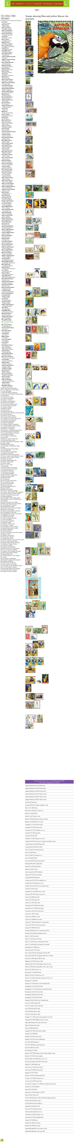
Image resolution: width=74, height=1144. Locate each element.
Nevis (26, 1003)
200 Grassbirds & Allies (9, 502)
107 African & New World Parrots (10, 20)
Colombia (27, 830)
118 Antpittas (6, 399)
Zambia (26, 1123)
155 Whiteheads (6, 453)
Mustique (27, 1000)
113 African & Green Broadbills (11, 394)
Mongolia (27, 980)
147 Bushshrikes (7, 440)
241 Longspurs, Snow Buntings (10, 551)
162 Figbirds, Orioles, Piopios (9, 457)
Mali (26, 966)
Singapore (27, 1072)
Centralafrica (28, 824)
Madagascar (28, 961)
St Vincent (27, 1078)
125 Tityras (5, 410)
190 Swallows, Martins (9, 490)
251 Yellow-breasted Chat (8, 564)
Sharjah (27, 1064)
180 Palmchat (5, 477)
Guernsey (27, 894)
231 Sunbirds (6, 538)
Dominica (27, 863)
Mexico (27, 969)
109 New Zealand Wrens (9, 389)
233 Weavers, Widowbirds (8, 541)
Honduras (27, 933)
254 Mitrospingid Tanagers (10, 568)
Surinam (27, 1086)
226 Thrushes (5, 531)
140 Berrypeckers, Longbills (11, 430)
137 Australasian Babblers (10, 425)
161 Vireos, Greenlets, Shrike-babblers (11, 456)
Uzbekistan (27, 1111)
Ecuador (27, 866)
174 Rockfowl (6, 470)
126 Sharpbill (6, 411)
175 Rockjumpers (7, 472)
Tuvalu (26, 1098)
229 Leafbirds (7, 535)
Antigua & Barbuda (29, 785)
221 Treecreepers (6, 525)
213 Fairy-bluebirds (7, 516)
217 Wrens (6, 519)
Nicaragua (27, 1017)
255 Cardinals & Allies (8, 570)
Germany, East (28, 880)
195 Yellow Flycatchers (9, 495)
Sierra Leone (28, 1067)
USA (26, 1103)
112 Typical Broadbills (8, 392)
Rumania (27, 1053)
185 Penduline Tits (7, 483)
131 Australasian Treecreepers (10, 418)
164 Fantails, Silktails (8, 460)
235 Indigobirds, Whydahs (8, 544)
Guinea (26, 897)
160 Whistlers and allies (9, 454)
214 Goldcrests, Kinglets (8, 518)
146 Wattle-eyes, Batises (9, 438)
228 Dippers (5, 534)
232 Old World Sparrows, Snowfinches (12, 539)
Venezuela (27, 1114)
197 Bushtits (6, 496)
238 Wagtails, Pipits (7, 547)
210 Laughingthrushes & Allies (11, 513)
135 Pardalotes (6, 423)
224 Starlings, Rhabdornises (9, 528)
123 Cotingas (6, 407)
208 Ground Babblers (8, 512)
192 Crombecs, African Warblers (11, 492)
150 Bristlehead (7, 444)
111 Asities (5, 391)
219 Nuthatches (5, 522)
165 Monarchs (6, 462)
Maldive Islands (28, 964)
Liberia (26, 958)
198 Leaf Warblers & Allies (10, 498)
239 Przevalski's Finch (9, 548)
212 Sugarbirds (7, 515)
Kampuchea (27, 947)
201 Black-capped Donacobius (10, 503)
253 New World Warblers (8, 567)
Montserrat (27, 983)
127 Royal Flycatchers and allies (12, 412)
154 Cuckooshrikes (8, 451)
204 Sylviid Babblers (7, 506)
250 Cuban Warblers (8, 562)
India (26, 936)
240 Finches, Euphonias (8, 549)
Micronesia (27, 972)
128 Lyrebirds (6, 414)
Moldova (27, 975)
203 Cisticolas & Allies (8, 505)
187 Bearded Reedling (8, 486)
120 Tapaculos (7, 402)
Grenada (27, 883)
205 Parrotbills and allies (10, 508)
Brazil (26, 813)
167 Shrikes (5, 463)
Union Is (27, 1109)
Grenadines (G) (28, 891)
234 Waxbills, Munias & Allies (10, 542)
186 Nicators (6, 485)
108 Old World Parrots (8, 388)
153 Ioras (5, 450)
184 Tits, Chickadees (7, 482)
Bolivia (26, 808)
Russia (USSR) (28, 1058)
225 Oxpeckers (6, 529)
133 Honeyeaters (7, 421)
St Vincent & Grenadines (30, 1084)
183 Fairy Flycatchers (8, 480)
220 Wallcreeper (7, 524)
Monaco (27, 978)
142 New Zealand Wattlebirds (9, 433)
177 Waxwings (7, 473)
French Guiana (28, 872)
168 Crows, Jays (6, 464)
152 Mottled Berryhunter (9, 449)
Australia (27, 805)
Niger (26, 1022)
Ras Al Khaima (28, 1050)
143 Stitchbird (7, 434)
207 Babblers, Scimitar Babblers (10, 511)
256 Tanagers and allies (8, 571)
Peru (26, 1042)
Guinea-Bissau (28, 905)
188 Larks (5, 487)
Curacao (27, 861)
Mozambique (28, 986)
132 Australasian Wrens (8, 420)
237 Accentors (6, 545)
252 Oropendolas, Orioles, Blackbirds (11, 565)
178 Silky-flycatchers (8, 474)
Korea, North (28, 950)
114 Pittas (4, 395)
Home (13, 3)
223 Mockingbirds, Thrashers (9, 526)
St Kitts (27, 1075)
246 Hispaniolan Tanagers (10, 560)
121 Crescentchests (8, 404)
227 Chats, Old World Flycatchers (11, 532)
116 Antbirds (7, 398)
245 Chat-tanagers (8, 558)
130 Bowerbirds (8, 417)
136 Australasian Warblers (9, 424)
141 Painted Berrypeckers (9, 431)
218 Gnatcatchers (7, 521)
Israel (26, 941)
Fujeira (26, 874)
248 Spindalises (6, 561)
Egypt (26, 869)
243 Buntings (6, 554)
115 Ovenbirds (6, 397)
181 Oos (4, 479)
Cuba (26, 849)
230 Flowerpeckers (7, 536)
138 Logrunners (7, 427)
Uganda (27, 1106)
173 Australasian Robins (8, 469)
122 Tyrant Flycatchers (8, 405)
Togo (26, 1095)
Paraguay (27, 1031)
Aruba (26, 802)
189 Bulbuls (6, 489)
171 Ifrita (4, 466)
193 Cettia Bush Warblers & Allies (10, 493)
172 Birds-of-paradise (8, 467)
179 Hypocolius (7, 476)
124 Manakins (5, 408)
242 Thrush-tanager (9, 552)
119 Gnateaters (7, 401)
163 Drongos (6, 459)
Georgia (27, 877)
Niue (26, 1028)
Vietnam (27, 1120)
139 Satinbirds (7, 428)
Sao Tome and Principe (30, 1061)
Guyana (27, 914)
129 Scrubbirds (7, 415)
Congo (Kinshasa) (29, 844)
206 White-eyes (7, 509)
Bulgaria (27, 822)
